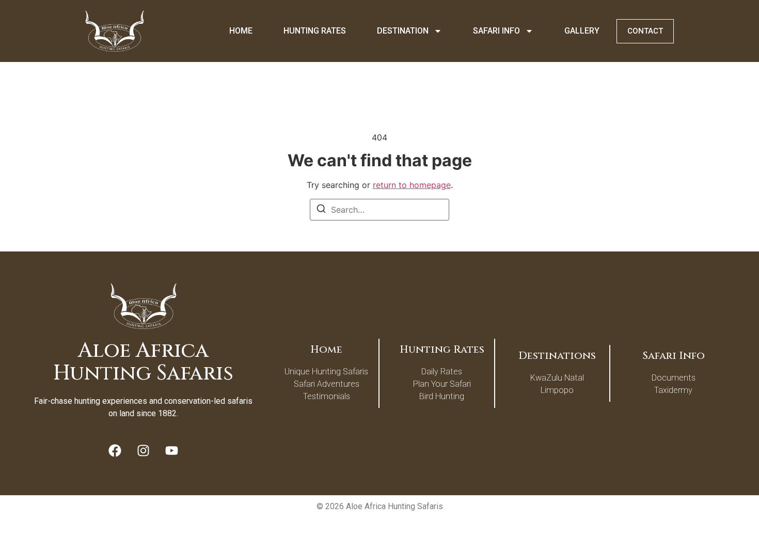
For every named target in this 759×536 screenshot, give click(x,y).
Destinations (557, 355)
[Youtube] (172, 451)
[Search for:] (379, 209)
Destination (403, 31)
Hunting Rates (314, 31)
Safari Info (496, 31)
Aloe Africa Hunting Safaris (143, 362)
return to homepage (412, 185)
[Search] (321, 210)
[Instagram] (143, 451)
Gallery (581, 31)
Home (240, 31)
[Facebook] (115, 451)
